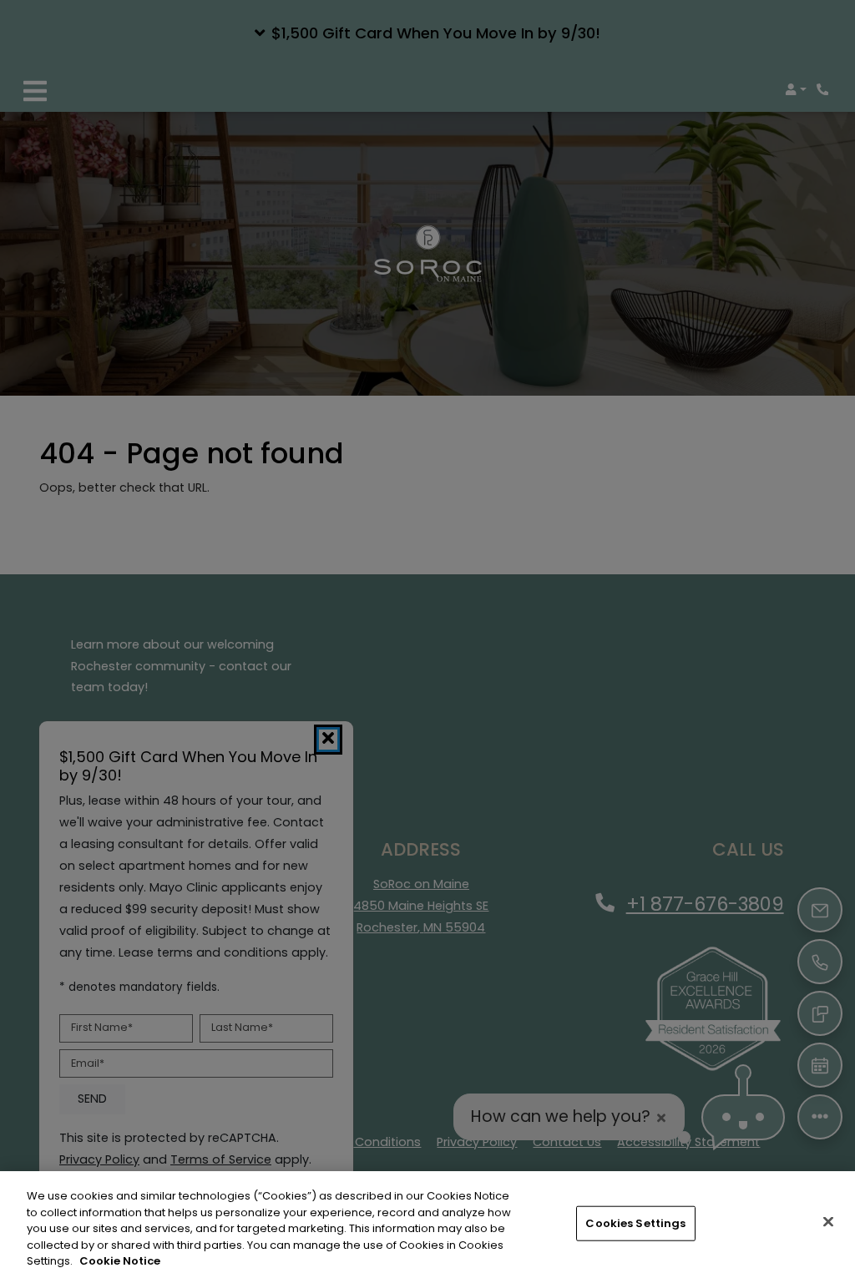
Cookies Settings (635, 1223)
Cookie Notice (119, 1261)
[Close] (828, 1222)
